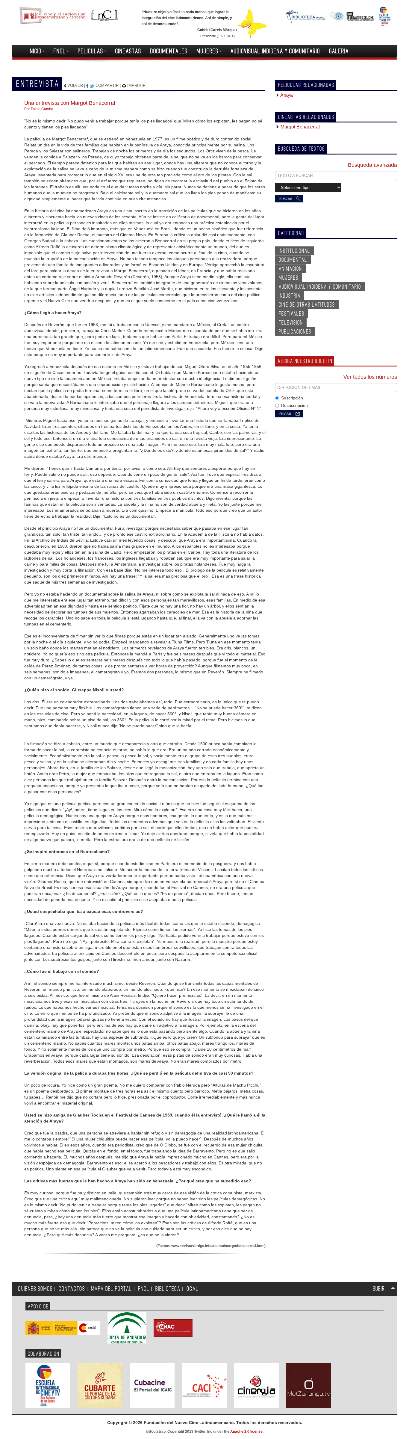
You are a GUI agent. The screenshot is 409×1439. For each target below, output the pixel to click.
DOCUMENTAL (293, 260)
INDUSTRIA (290, 296)
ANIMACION (290, 269)
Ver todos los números (370, 377)
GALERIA (339, 51)
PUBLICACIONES (295, 332)
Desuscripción (294, 405)
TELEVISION (291, 323)
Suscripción (292, 398)
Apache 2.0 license (246, 1431)
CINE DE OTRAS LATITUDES (307, 305)
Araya (286, 95)
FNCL (60, 51)
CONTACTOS (72, 1289)
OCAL (193, 1289)
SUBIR (379, 1289)
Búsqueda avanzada (372, 165)
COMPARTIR (107, 85)
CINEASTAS (128, 51)
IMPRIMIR (136, 85)
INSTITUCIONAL (294, 251)
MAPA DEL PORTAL (111, 1289)
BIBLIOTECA (168, 1289)
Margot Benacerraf (299, 126)
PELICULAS (90, 51)
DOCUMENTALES (169, 51)
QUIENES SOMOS (35, 1289)
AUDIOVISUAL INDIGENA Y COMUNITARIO (275, 51)
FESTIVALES (292, 314)
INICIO (35, 51)
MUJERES (208, 51)
